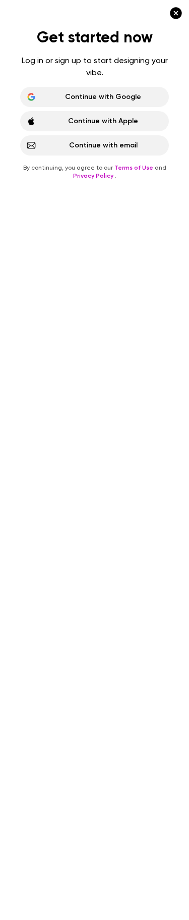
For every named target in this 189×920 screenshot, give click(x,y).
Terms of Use (134, 167)
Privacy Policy (94, 175)
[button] (94, 460)
